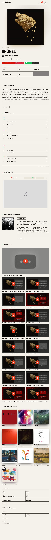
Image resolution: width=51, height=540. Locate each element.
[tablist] (24, 178)
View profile (21, 218)
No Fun (8, 127)
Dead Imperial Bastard (11, 122)
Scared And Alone (10, 152)
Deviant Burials (10, 124)
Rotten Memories (10, 133)
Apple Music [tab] (14, 177)
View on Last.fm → (5, 518)
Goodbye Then (10, 138)
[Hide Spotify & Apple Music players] (46, 178)
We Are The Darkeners (11, 161)
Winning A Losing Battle (12, 158)
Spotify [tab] (34, 177)
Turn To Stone (10, 150)
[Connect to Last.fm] (42, 2)
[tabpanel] (25, 194)
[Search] (40, 2)
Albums (3, 47)
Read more (5, 106)
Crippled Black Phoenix (11, 56)
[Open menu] (48, 2)
